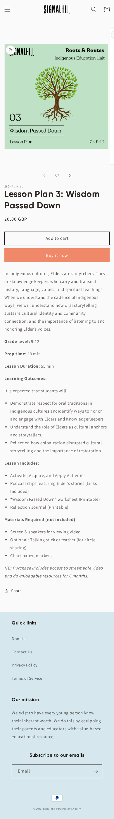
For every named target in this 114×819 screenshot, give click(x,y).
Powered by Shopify (68, 808)
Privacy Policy (24, 665)
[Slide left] (44, 175)
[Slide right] (69, 175)
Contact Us (22, 651)
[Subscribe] (95, 771)
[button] (7, 9)
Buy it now (57, 255)
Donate (19, 638)
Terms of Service (27, 678)
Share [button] (16, 590)
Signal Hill (49, 808)
